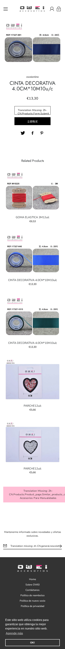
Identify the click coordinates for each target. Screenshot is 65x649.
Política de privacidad (32, 606)
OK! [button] (32, 642)
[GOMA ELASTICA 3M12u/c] (32, 191)
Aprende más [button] (14, 633)
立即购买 (32, 121)
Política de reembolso (32, 595)
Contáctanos (32, 590)
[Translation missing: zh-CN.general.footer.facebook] (32, 133)
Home (32, 579)
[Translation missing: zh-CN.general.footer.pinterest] (42, 133)
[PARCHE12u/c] (32, 379)
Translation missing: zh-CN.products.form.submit (33, 111)
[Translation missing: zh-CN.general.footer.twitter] (22, 133)
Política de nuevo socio (32, 600)
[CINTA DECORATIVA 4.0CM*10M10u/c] (32, 254)
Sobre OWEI (32, 584)
